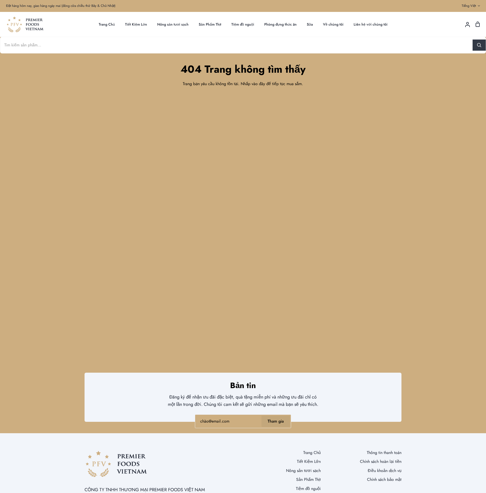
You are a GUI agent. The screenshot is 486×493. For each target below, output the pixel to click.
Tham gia (276, 421)
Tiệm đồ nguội (308, 488)
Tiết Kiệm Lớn (309, 461)
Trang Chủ (312, 453)
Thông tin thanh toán (384, 453)
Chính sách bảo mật (384, 479)
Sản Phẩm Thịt (308, 479)
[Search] (479, 45)
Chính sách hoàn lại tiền (380, 461)
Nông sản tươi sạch (303, 470)
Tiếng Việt (469, 5)
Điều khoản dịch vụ (384, 470)
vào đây (258, 84)
